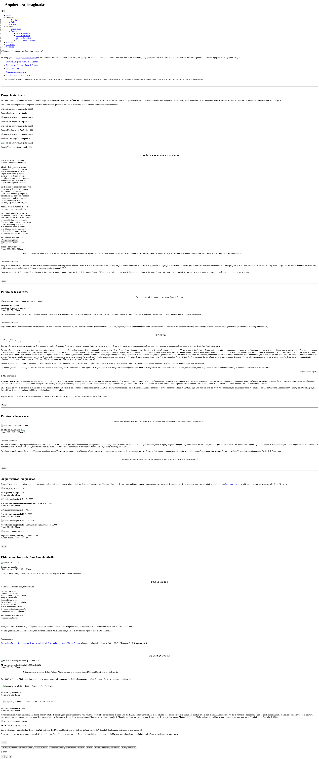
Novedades (10, 45)
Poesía (13, 24)
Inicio (8, 15)
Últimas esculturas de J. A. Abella (19, 75)
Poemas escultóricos (9, 240)
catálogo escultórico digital (26, 57)
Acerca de (10, 47)
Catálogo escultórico (9, 748)
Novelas (14, 20)
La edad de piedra (23, 33)
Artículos (9, 42)
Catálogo (17, 31)
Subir (4, 281)
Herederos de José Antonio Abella (20, 752)
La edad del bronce (23, 38)
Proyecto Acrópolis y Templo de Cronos (22, 62)
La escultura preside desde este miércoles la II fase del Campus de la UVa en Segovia (40, 643)
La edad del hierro (23, 36)
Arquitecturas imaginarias (26, 40)
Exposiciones (16, 29)
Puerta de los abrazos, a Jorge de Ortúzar (22, 65)
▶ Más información (8, 376)
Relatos (14, 22)
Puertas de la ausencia (14, 68)
